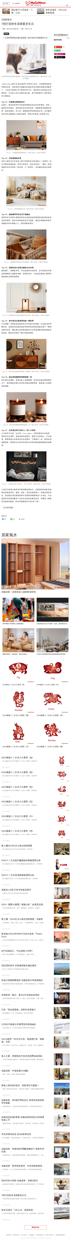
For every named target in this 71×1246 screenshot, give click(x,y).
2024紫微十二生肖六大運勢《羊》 (16, 747)
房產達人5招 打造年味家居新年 (16, 890)
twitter (23, 519)
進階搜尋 (17, 3)
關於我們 (16, 1235)
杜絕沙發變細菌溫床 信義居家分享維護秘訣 (22, 980)
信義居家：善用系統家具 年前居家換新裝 (21, 1166)
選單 (7, 3)
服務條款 (32, 1235)
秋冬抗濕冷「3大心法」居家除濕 (17, 1210)
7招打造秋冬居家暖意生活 (13, 1195)
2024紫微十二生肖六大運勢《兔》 (17, 757)
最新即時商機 (58, 39)
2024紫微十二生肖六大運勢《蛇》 (17, 787)
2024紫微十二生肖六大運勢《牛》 (17, 816)
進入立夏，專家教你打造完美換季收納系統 (21, 1056)
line (14, 519)
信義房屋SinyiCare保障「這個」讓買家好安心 (52, 623)
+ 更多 (68, 38)
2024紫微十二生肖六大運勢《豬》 (14, 684)
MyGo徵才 (24, 1235)
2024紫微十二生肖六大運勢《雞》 (16, 715)
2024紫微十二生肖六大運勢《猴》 (50, 747)
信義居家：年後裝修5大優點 (14, 1071)
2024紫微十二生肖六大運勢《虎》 (17, 831)
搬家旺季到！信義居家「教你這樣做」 (15, 654)
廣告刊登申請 (49, 1235)
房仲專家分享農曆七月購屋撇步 (13, 623)
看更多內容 (35, 1227)
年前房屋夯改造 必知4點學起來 (16, 1134)
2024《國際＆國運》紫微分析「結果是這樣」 (23, 904)
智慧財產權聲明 (60, 1235)
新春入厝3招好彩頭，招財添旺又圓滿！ (20, 1085)
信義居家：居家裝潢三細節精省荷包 (18, 592)
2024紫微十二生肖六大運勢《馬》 (50, 715)
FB (5, 519)
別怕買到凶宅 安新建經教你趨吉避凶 (18, 965)
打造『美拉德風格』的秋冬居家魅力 (18, 1009)
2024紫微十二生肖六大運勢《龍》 (17, 772)
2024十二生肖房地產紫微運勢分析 (17, 875)
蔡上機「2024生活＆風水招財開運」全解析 (22, 919)
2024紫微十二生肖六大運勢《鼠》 (17, 801)
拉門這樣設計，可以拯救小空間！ (17, 951)
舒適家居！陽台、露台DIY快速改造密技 (20, 995)
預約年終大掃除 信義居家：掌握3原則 (19, 1180)
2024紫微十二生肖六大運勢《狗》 (48, 684)
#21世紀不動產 (8, 507)
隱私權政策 (40, 1235)
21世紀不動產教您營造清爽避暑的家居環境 (51, 654)
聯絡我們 (8, 1235)
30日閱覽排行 (61, 35)
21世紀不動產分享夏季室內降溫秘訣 (18, 1024)
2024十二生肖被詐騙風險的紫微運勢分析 (21, 860)
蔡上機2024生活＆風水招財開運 (16, 845)
